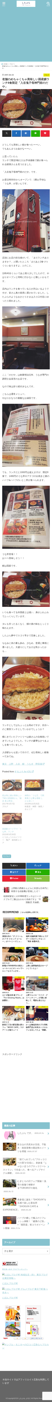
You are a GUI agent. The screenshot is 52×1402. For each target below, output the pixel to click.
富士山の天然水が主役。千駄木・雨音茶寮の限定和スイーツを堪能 (31, 1147)
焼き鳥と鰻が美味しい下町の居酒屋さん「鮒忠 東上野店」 (12, 798)
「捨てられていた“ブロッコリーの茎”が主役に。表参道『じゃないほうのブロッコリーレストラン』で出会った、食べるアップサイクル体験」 (25, 1166)
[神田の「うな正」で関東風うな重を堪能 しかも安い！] (34, 785)
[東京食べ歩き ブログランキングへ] (9, 1265)
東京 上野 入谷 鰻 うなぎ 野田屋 (22, 764)
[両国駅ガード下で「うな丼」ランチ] (12, 818)
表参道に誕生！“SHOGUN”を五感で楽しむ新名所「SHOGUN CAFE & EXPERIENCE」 (24, 1204)
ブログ (7, 856)
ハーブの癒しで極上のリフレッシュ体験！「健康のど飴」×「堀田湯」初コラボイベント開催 (24, 1223)
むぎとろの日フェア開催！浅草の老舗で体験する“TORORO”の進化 (25, 1186)
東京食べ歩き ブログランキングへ (15, 1269)
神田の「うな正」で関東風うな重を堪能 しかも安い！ (34, 798)
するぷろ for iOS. (23, 771)
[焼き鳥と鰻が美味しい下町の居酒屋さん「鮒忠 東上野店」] (12, 785)
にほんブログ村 (10, 1283)
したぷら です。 (30, 1133)
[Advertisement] (26, 35)
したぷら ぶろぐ (25, 1398)
